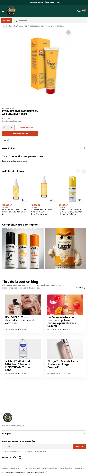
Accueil (4, 26)
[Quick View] (23, 199)
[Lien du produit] (16, 196)
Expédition (5, 121)
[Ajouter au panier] (27, 199)
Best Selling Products (16, 26)
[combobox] (52, 20)
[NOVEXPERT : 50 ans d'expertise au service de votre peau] (23, 312)
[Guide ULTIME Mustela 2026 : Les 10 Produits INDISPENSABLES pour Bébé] (23, 356)
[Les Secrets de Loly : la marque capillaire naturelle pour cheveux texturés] (65, 312)
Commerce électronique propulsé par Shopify (32, 472)
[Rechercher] (15, 20)
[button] (3, 11)
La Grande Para (12, 472)
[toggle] (84, 148)
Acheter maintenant (20, 134)
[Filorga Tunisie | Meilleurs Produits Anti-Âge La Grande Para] (65, 356)
